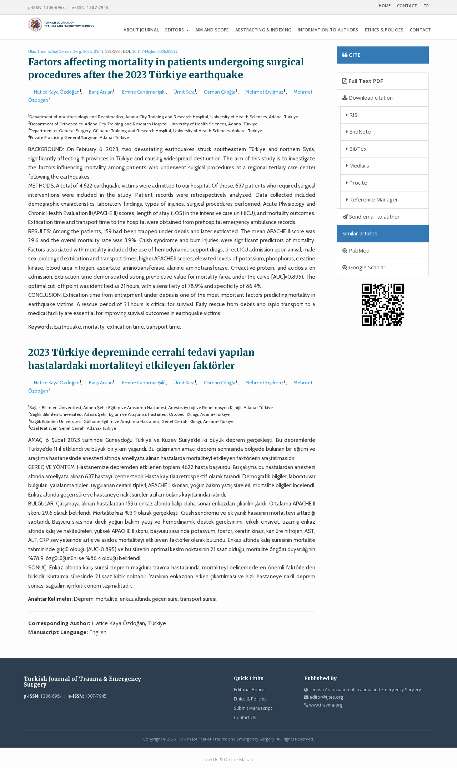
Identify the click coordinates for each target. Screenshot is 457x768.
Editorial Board (249, 689)
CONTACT (407, 5)
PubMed (358, 250)
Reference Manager (373, 199)
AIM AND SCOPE (212, 30)
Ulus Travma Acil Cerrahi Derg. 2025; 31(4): (66, 51)
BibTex (357, 148)
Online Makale (239, 759)
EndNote (359, 131)
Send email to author (374, 216)
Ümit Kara (184, 92)
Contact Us (245, 717)
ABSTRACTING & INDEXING (263, 30)
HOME (385, 5)
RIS (352, 114)
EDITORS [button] (175, 30)
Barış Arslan (101, 92)
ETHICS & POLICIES (384, 30)
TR (426, 5)
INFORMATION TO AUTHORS (328, 30)
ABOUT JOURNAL (141, 30)
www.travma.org (326, 705)
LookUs (210, 759)
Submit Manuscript (253, 708)
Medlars (358, 165)
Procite (357, 182)
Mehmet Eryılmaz (264, 92)
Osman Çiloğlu (219, 92)
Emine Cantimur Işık (143, 92)
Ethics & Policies (250, 699)
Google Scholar (366, 267)
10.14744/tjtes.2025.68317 (155, 51)
